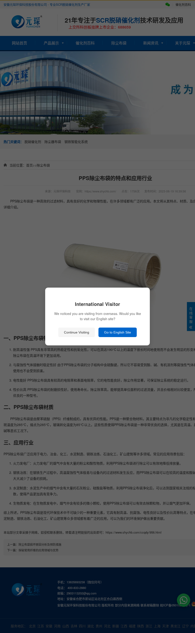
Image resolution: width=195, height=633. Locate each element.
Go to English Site (117, 332)
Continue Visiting (76, 332)
